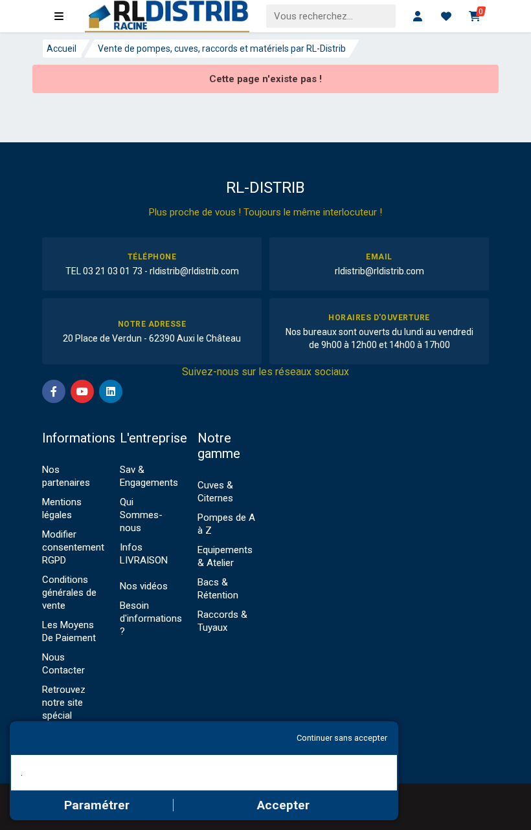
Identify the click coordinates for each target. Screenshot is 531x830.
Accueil (61, 48)
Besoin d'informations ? (151, 618)
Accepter (283, 805)
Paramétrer (97, 805)
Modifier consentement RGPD (73, 547)
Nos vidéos (144, 586)
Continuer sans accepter (342, 738)
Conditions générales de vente (69, 592)
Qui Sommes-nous (141, 515)
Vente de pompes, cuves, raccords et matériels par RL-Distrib (222, 48)
